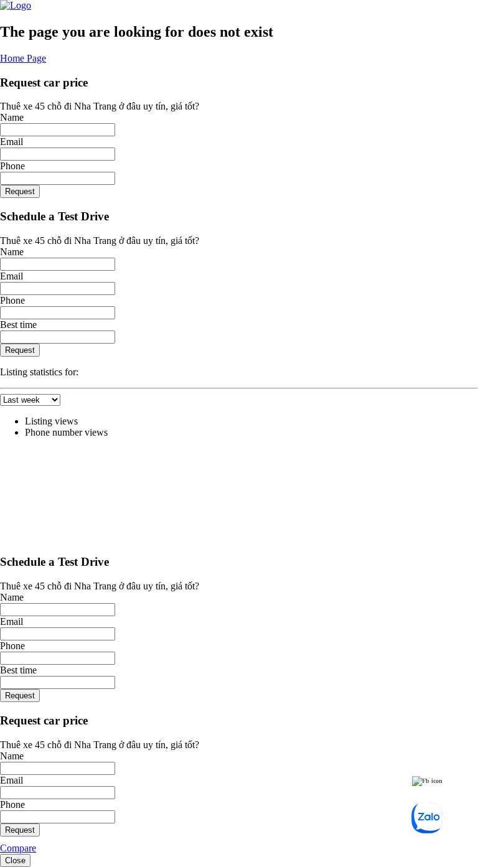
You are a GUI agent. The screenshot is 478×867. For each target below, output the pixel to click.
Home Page (23, 58)
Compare (18, 848)
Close (15, 860)
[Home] (15, 5)
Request (20, 191)
